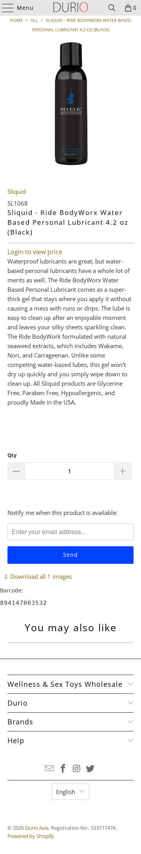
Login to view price (34, 251)
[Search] (112, 8)
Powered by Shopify (30, 836)
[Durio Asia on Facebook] (63, 769)
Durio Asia (37, 827)
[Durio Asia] (70, 8)
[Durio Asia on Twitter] (90, 769)
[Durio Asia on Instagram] (77, 769)
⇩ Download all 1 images (38, 576)
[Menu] (4, 8)
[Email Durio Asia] (50, 769)
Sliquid (16, 191)
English (65, 792)
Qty (11, 455)
